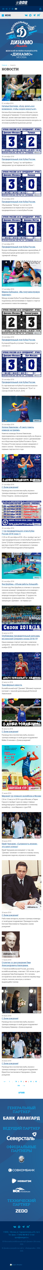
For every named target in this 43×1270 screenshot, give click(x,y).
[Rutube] (38, 15)
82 (36, 1081)
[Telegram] (34, 15)
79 (21, 1081)
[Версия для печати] (12, 9)
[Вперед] (24, 1086)
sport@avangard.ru (21, 1237)
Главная (4, 65)
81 (31, 1081)
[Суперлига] (21, 3)
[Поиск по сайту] (9, 9)
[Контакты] (3, 9)
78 (16, 1081)
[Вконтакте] (26, 15)
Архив (21, 1092)
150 (18, 1085)
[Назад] (5, 1082)
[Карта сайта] (6, 9)
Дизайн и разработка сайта (14, 1248)
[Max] (30, 15)
